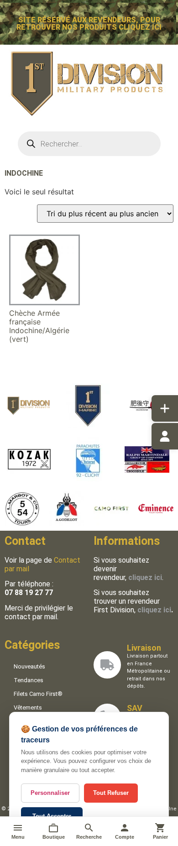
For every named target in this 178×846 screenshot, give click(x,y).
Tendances (28, 680)
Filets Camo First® (38, 693)
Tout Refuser (111, 792)
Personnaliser (50, 792)
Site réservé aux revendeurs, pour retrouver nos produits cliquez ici (89, 23)
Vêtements (28, 707)
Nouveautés (29, 666)
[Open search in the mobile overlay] (89, 144)
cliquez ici (154, 610)
